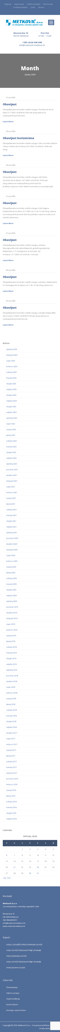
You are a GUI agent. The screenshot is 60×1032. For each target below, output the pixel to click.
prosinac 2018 (12, 675)
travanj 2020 (11, 584)
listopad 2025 (11, 355)
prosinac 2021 (12, 469)
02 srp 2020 (10, 301)
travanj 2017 (11, 767)
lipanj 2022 (10, 435)
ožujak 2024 (11, 395)
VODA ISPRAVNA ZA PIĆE (16, 956)
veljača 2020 (11, 595)
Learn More (8, 121)
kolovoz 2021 (11, 492)
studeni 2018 (11, 681)
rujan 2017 (10, 738)
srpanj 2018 (11, 698)
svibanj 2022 (11, 441)
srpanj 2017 (11, 750)
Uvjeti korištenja (13, 999)
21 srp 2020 (10, 196)
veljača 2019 (11, 664)
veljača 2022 (11, 458)
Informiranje (48, 4)
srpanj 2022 (11, 429)
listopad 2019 (11, 618)
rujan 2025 (10, 360)
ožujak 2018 (11, 721)
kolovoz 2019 (11, 630)
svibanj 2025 (11, 372)
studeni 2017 (11, 733)
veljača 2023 (11, 412)
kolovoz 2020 (11, 561)
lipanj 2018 (10, 704)
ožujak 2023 (11, 406)
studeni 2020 (11, 544)
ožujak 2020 (11, 589)
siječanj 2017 (11, 773)
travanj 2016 (11, 807)
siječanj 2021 (11, 532)
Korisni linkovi (12, 1004)
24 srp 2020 (10, 165)
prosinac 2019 (12, 607)
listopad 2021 (11, 481)
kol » (9, 878)
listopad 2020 (11, 549)
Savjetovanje (19, 4)
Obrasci (41, 7)
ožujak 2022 (11, 452)
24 (38, 867)
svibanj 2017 (11, 761)
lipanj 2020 (10, 572)
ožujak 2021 (11, 521)
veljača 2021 (11, 526)
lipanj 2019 (10, 641)
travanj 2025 (11, 378)
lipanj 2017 (10, 756)
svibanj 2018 (11, 710)
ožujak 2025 (11, 383)
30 (30, 873)
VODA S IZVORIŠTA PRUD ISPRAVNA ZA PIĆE (24, 944)
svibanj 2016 (11, 801)
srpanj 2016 (11, 790)
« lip (4, 878)
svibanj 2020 (11, 578)
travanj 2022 (11, 446)
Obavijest (10, 104)
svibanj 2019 (11, 647)
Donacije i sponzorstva (16, 1010)
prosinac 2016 (12, 778)
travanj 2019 (11, 652)
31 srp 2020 (10, 97)
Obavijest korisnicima (18, 138)
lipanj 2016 (10, 796)
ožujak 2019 (11, 658)
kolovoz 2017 (11, 744)
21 (14, 867)
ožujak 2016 (11, 813)
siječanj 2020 (11, 601)
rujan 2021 (10, 486)
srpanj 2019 (11, 635)
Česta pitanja (11, 987)
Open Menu (51, 22)
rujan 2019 (10, 624)
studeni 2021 (11, 475)
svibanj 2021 (11, 509)
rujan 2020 (10, 555)
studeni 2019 (11, 612)
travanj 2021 (11, 515)
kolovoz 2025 (11, 366)
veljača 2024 (11, 401)
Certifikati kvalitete (20, 7)
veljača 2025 (11, 389)
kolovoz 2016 (11, 784)
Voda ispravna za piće (15, 967)
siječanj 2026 (11, 349)
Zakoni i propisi (12, 993)
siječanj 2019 (11, 670)
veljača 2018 (11, 727)
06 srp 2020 (10, 270)
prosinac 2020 (12, 538)
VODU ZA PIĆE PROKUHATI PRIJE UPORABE (23, 950)
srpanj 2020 (11, 567)
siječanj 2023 (11, 418)
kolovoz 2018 (11, 693)
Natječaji (7, 4)
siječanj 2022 (11, 464)
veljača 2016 (11, 819)
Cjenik (32, 7)
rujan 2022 (10, 423)
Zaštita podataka (33, 4)
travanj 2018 (11, 715)
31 (38, 873)
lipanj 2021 (10, 504)
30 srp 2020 (10, 131)
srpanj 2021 (11, 498)
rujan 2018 (10, 687)
